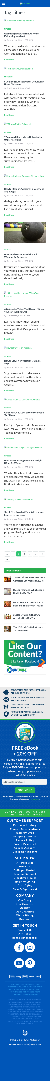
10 (42, 554)
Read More (9, 59)
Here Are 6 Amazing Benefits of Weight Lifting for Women (23, 462)
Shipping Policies (25, 836)
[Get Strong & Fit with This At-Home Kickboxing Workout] (19, 20)
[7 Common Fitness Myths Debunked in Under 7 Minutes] (17, 124)
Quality (25, 907)
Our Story (25, 900)
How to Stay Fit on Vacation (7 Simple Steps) (22, 362)
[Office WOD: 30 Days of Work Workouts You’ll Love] (22, 399)
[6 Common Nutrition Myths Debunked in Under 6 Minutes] (18, 68)
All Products (25, 862)
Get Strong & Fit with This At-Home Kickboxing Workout (21, 35)
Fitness (7, 29)
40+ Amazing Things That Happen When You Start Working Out (24, 310)
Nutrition (8, 77)
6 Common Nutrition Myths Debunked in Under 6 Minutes (24, 83)
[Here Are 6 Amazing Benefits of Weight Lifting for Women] (23, 447)
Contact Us (25, 930)
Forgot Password (25, 844)
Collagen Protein (25, 870)
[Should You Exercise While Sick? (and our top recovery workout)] (19, 499)
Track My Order (25, 832)
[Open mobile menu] (3, 3)
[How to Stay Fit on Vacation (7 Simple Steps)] (18, 347)
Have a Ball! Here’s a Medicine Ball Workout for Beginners (20, 256)
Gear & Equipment (25, 889)
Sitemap (12, 1044)
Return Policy (25, 840)
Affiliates (25, 933)
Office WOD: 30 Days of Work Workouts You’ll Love (24, 414)
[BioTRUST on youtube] (19, 964)
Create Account (25, 847)
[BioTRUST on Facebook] (19, 948)
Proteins (25, 866)
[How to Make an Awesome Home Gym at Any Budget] (24, 175)
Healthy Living (25, 881)
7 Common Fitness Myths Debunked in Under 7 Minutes (23, 138)
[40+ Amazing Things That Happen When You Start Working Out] (25, 294)
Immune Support (25, 874)
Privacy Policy (34, 799)
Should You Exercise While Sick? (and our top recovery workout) (24, 513)
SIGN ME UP (25, 790)
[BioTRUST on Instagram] (30, 948)
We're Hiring (25, 915)
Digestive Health (25, 877)
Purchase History (25, 825)
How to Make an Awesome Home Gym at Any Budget (24, 190)
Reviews (25, 919)
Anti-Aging (25, 885)
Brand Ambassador (25, 937)
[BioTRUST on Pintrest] (30, 964)
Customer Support (25, 851)
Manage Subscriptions (25, 828)
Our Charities (25, 911)
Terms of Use (35, 1044)
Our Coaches (25, 904)
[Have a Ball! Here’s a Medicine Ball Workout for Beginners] (25, 232)
